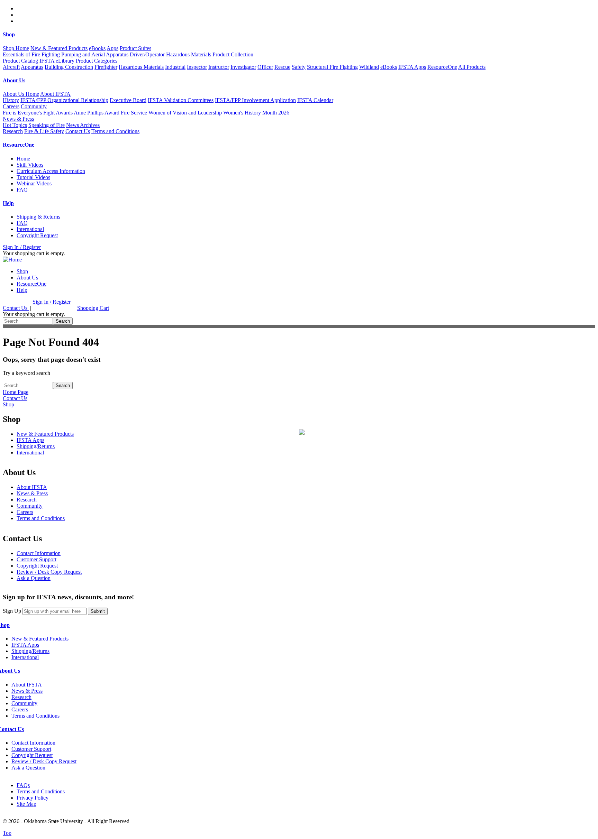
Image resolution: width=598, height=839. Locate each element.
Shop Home (16, 48)
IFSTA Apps (412, 67)
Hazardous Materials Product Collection (209, 54)
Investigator (243, 67)
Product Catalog (20, 61)
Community (30, 506)
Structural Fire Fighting (332, 67)
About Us (27, 277)
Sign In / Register (22, 247)
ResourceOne (442, 67)
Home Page (15, 392)
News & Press (32, 493)
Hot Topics (15, 125)
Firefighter (105, 67)
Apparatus (32, 67)
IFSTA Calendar (315, 100)
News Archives (83, 125)
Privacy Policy (32, 798)
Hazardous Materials (141, 67)
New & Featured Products (59, 48)
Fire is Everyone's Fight (29, 113)
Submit (98, 611)
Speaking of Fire (46, 125)
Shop (22, 271)
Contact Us (77, 131)
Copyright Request (37, 235)
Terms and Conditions (115, 131)
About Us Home (21, 94)
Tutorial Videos (33, 177)
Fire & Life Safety (44, 131)
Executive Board (128, 100)
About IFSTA (32, 487)
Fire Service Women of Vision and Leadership (171, 113)
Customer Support (36, 559)
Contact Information (39, 553)
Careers (11, 106)
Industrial (175, 67)
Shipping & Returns (38, 217)
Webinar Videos (34, 183)
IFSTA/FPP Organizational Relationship (64, 100)
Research (13, 131)
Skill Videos (30, 165)
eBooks (97, 48)
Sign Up (12, 611)
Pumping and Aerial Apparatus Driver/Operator (113, 54)
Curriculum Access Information (51, 171)
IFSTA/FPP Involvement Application (255, 100)
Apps (112, 48)
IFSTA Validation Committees (181, 100)
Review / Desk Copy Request (49, 572)
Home (23, 159)
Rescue (282, 67)
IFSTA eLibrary (56, 61)
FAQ (22, 190)
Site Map (26, 804)
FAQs (23, 785)
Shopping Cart (93, 308)
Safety (299, 67)
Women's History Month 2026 (256, 113)
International (30, 229)
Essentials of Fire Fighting (31, 54)
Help (22, 290)
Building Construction (69, 67)
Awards (64, 113)
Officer (265, 67)
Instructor (218, 67)
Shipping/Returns (36, 446)
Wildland (369, 67)
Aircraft (11, 67)
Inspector (197, 67)
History (11, 100)
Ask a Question (34, 578)
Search (63, 321)
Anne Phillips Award (96, 113)
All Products (472, 67)
